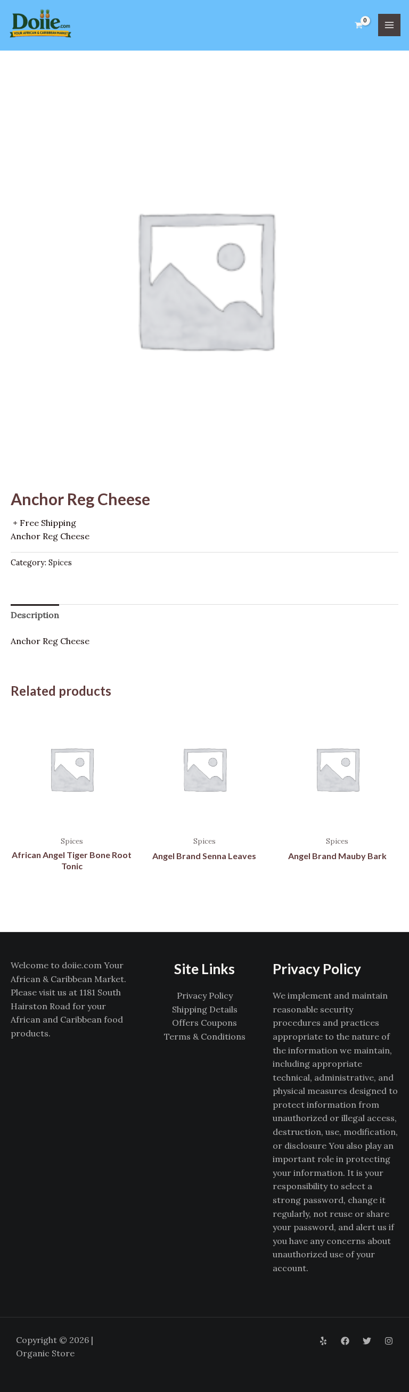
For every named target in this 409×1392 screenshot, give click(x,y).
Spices (60, 562)
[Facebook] (345, 1341)
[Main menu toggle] (389, 25)
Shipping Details (205, 1009)
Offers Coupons (204, 1022)
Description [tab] (35, 614)
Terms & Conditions (205, 1036)
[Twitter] (367, 1341)
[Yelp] (323, 1341)
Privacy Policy (205, 995)
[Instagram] (389, 1341)
